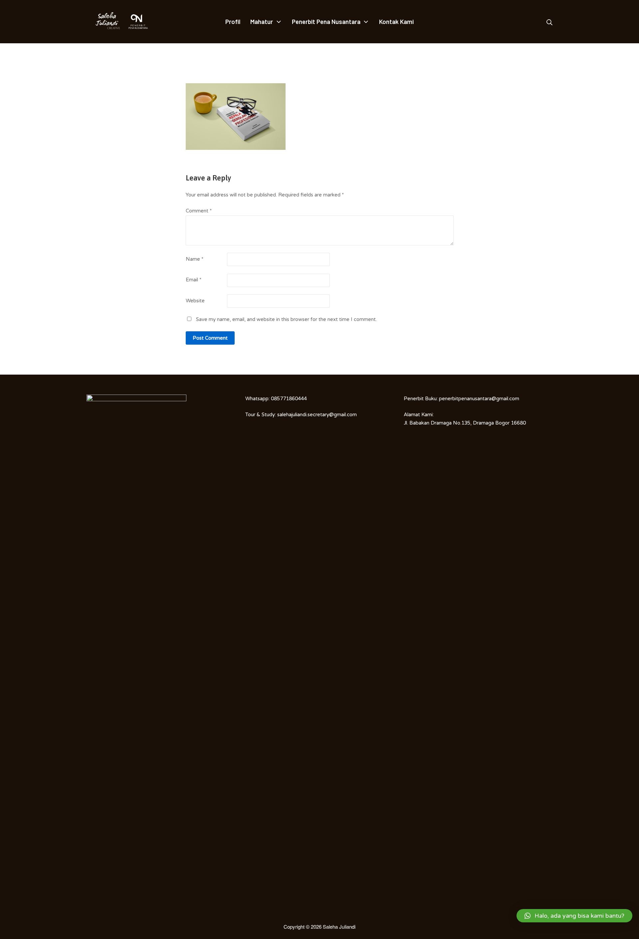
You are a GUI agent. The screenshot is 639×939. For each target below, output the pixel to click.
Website (195, 301)
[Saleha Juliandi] (103, 21)
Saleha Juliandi (339, 926)
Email (193, 280)
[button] (574, 915)
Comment (199, 211)
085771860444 (289, 399)
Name (194, 259)
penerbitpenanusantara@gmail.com (479, 399)
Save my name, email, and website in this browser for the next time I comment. (286, 319)
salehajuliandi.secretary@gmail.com (317, 415)
